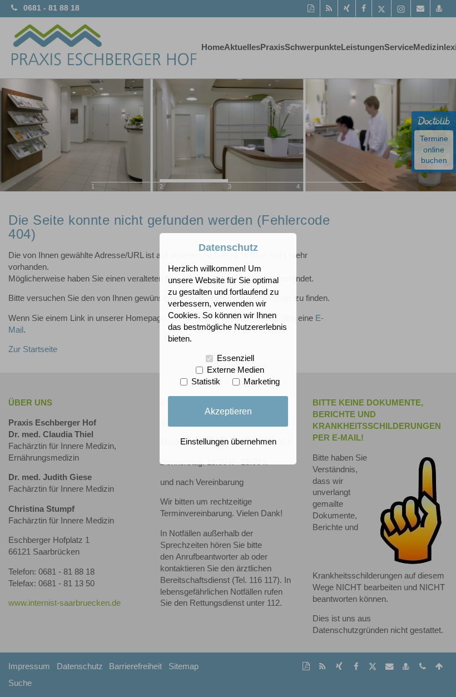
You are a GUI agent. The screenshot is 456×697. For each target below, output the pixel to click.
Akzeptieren (228, 411)
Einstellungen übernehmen (228, 441)
